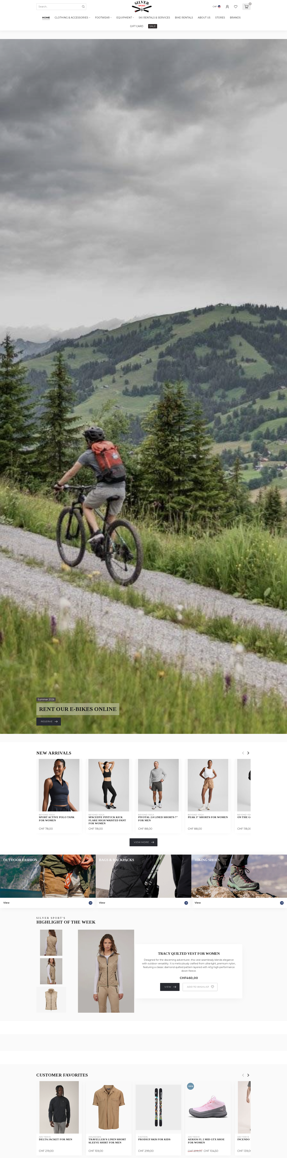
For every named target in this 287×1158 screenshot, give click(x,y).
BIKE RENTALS (184, 17)
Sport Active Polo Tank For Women (56, 819)
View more (141, 842)
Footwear (102, 17)
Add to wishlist (198, 986)
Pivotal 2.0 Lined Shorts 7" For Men (158, 819)
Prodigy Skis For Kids (154, 1139)
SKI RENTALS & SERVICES (154, 17)
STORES (220, 17)
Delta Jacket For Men (55, 1139)
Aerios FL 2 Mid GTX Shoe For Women (206, 1141)
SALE (152, 26)
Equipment (124, 17)
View (167, 986)
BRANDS (235, 17)
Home (46, 17)
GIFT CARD (136, 26)
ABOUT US (204, 17)
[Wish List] (235, 6)
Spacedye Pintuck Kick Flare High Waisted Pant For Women (107, 820)
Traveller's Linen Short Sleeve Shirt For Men (107, 1141)
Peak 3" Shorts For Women (208, 817)
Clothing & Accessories (71, 17)
